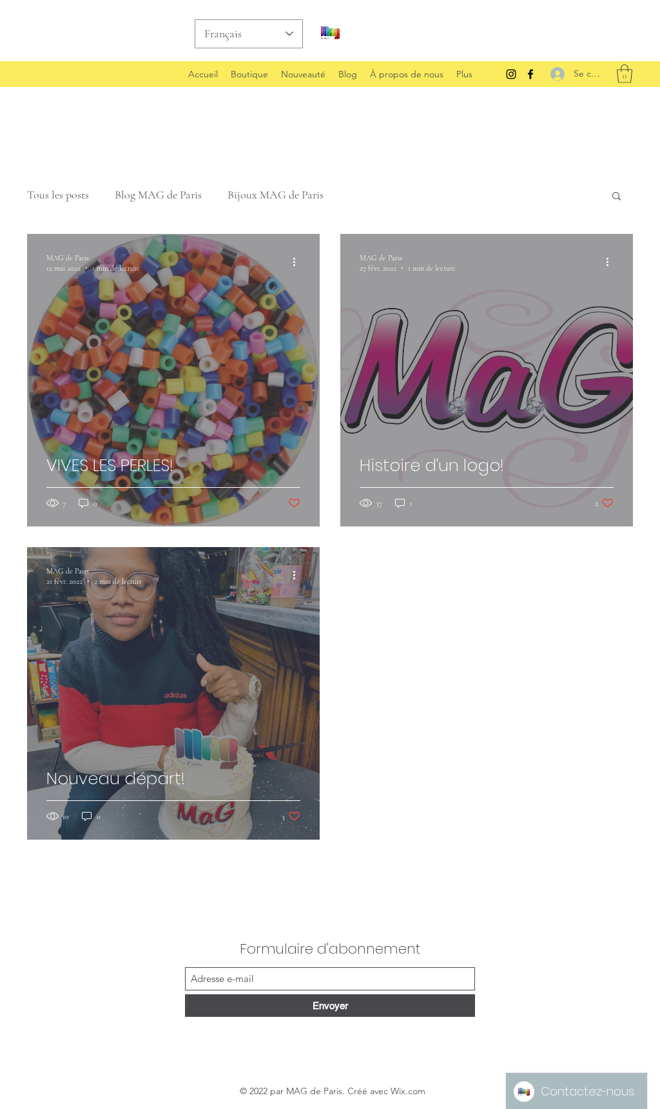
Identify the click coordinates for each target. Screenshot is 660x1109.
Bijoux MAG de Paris (276, 195)
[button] (624, 73)
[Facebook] (530, 74)
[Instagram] (511, 74)
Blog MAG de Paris (158, 195)
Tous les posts (58, 195)
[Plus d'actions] (298, 262)
